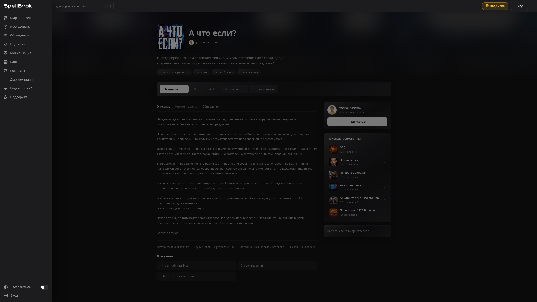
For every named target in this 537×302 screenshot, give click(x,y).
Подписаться (357, 121)
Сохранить (237, 89)
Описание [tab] (163, 106)
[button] (67, 6)
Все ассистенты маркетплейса (348, 231)
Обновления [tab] (211, 106)
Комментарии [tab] (186, 106)
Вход (519, 6)
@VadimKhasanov (178, 247)
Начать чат (171, 89)
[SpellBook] (18, 6)
